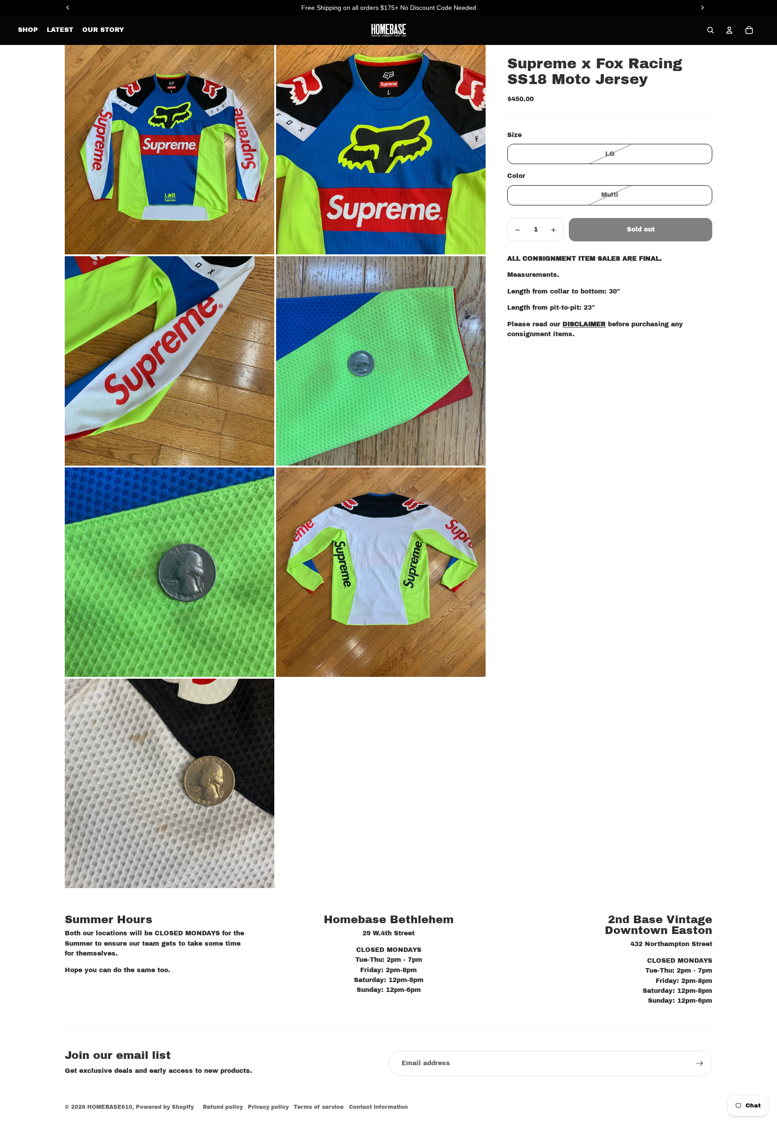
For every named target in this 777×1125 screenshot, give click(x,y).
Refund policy (223, 1107)
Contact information (378, 1107)
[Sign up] (699, 1063)
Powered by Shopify (165, 1107)
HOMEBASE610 (109, 1107)
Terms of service (319, 1107)
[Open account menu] (729, 30)
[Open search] (710, 30)
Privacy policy (268, 1107)
